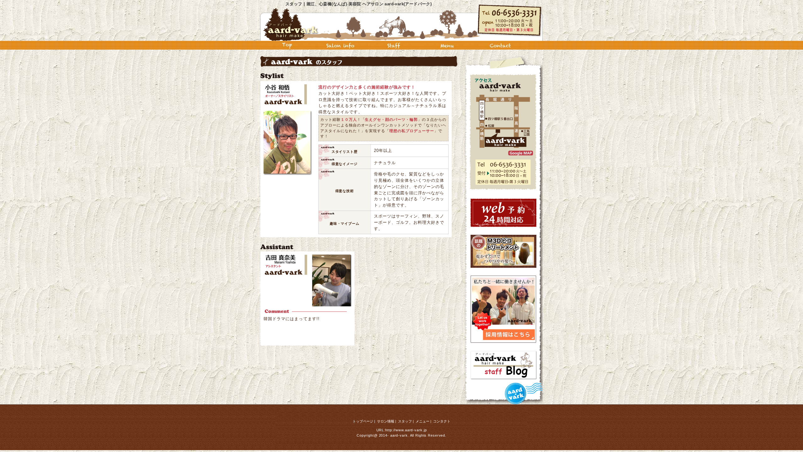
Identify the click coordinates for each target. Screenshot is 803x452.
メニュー (447, 45)
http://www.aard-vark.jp (406, 430)
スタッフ (393, 45)
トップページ (363, 421)
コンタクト (500, 45)
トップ (287, 45)
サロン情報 (340, 45)
